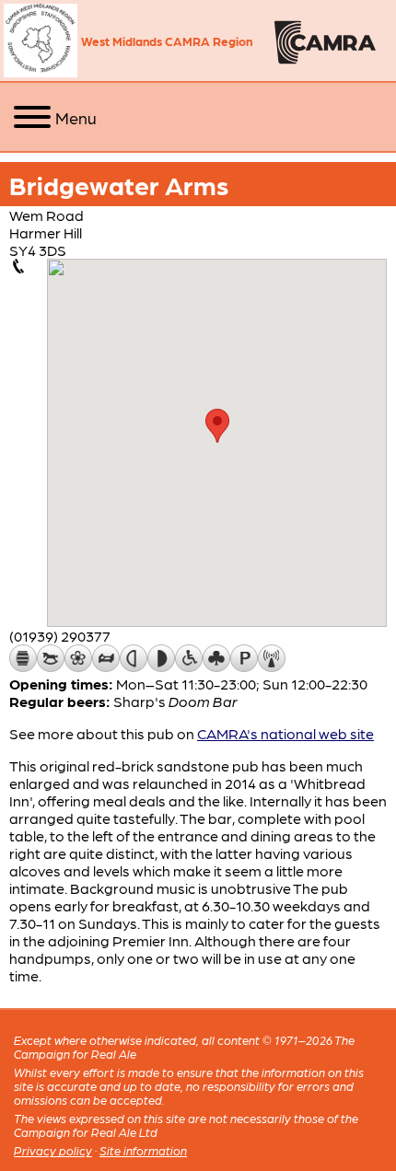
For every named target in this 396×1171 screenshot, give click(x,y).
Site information (143, 1150)
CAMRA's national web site (285, 733)
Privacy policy (53, 1150)
